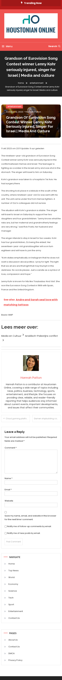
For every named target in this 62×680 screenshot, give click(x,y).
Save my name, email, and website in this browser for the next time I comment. (30, 517)
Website (9, 500)
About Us (13, 639)
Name (8, 478)
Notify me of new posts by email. (23, 533)
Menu (9, 46)
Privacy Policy (15, 660)
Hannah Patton (33, 111)
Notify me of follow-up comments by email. (29, 526)
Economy (13, 584)
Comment (11, 447)
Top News (13, 570)
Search (52, 46)
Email (8, 489)
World (11, 577)
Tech (11, 597)
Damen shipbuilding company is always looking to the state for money (47, 418)
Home (11, 563)
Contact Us (14, 618)
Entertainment (15, 611)
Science (12, 590)
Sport (11, 604)
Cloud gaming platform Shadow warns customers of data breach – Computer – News (18, 418)
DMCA (11, 653)
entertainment (14, 106)
